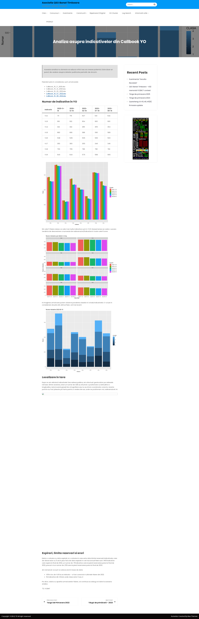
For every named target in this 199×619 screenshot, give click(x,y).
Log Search (126, 13)
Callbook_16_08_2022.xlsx (56, 96)
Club (44, 13)
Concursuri (54, 13)
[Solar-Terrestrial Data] (141, 138)
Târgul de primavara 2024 (139, 98)
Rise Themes (192, 616)
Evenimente (67, 13)
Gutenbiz (174, 616)
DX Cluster (113, 13)
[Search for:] (128, 4)
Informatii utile (141, 13)
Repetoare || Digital (97, 13)
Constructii (81, 13)
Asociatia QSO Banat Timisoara (60, 2)
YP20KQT (49, 22)
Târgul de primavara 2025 (139, 94)
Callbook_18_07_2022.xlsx (56, 93)
